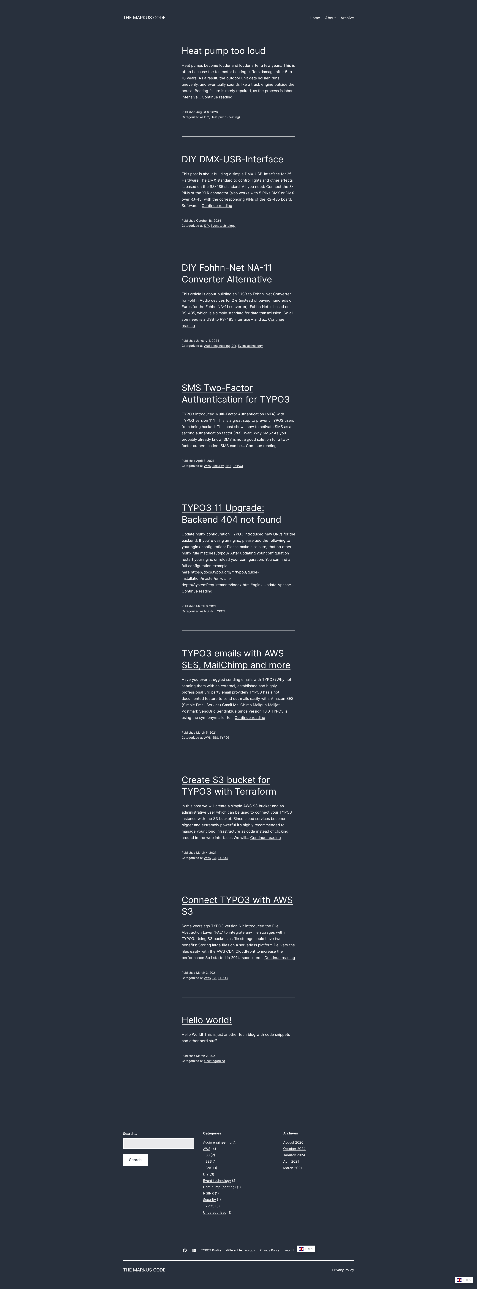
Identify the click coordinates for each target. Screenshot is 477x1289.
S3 (214, 858)
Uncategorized (214, 1061)
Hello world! (207, 1019)
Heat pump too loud (224, 50)
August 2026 (293, 1142)
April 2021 (291, 1161)
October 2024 (294, 1149)
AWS (207, 466)
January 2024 (294, 1155)
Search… (130, 1134)
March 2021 (292, 1168)
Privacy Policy (343, 1270)
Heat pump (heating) (225, 117)
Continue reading (217, 97)
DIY (206, 117)
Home (315, 18)
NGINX (209, 611)
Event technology (223, 225)
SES (215, 737)
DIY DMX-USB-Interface (232, 159)
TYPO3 (238, 466)
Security (218, 466)
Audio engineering (217, 346)
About (330, 18)
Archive (347, 18)
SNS (228, 466)
